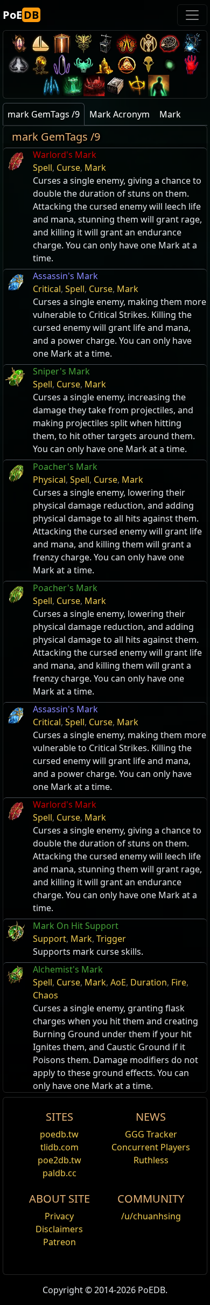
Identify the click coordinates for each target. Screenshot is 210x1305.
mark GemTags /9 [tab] (44, 114)
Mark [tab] (170, 114)
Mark (95, 167)
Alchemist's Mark (68, 969)
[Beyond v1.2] (94, 85)
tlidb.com (59, 1147)
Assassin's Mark (65, 276)
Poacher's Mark (65, 467)
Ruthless (151, 1160)
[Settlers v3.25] (40, 43)
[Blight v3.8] (40, 64)
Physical (49, 479)
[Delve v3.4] (105, 64)
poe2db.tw (59, 1160)
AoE (118, 982)
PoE (21, 15)
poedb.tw (59, 1134)
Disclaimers (59, 1229)
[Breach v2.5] (191, 64)
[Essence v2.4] (51, 85)
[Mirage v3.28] (19, 43)
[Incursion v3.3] (126, 64)
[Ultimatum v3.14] (126, 43)
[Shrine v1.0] (137, 85)
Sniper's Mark (61, 371)
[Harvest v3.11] (191, 43)
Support (49, 939)
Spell (42, 167)
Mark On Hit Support (75, 926)
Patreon (59, 1242)
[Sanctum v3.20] (62, 43)
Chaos (45, 995)
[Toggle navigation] (192, 15)
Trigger (111, 939)
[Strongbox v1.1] (116, 85)
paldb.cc (59, 1173)
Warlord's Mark (64, 155)
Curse (68, 167)
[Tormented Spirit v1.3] (72, 85)
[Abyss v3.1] (169, 64)
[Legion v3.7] (62, 64)
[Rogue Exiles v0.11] (159, 85)
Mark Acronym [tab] (119, 114)
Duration (148, 982)
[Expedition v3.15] (105, 43)
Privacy (59, 1216)
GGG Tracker (151, 1134)
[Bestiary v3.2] (148, 64)
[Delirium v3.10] (19, 64)
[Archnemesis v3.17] (83, 43)
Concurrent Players (150, 1147)
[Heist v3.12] (169, 43)
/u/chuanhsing (151, 1216)
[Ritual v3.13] (148, 43)
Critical (47, 289)
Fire (178, 982)
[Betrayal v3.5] (83, 64)
